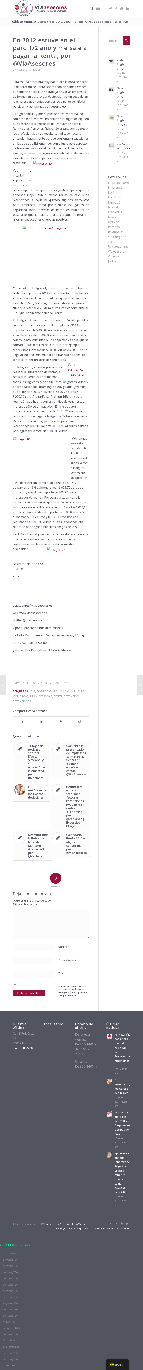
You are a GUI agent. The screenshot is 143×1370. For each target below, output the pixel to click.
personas (45, 696)
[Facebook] (116, 8)
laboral (113, 207)
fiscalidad (114, 197)
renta (58, 696)
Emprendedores (119, 183)
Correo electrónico (69, 960)
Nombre (63, 946)
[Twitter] (110, 8)
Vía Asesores (117, 251)
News (112, 217)
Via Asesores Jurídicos (44, 21)
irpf (15, 696)
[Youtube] (122, 8)
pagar (24, 696)
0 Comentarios (41, 683)
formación (115, 202)
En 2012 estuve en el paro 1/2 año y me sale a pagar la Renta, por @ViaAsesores (50, 51)
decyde (65, 683)
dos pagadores (48, 691)
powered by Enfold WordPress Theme (66, 1224)
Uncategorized (118, 246)
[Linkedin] (127, 8)
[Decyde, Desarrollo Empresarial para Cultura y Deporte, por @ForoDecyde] (3, 685)
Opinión (113, 222)
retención (71, 696)
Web (60, 973)
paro (33, 696)
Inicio (28, 21)
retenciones (22, 701)
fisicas (64, 691)
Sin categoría (117, 237)
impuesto (78, 691)
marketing (115, 212)
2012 (32, 691)
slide (111, 242)
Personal (114, 227)
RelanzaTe (115, 232)
